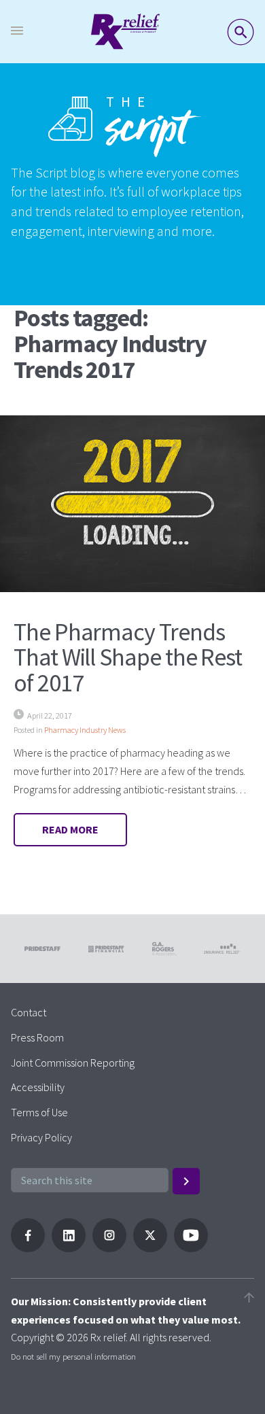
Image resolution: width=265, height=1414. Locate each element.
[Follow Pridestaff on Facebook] (28, 1248)
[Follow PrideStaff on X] (150, 1248)
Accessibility (38, 1087)
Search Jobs (240, 32)
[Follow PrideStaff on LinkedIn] (69, 1248)
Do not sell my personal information (73, 1356)
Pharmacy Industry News (85, 730)
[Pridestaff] (125, 32)
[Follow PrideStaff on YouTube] (191, 1248)
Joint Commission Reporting (73, 1062)
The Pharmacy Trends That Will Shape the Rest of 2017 (128, 658)
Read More (70, 829)
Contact (28, 1012)
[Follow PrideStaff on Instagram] (109, 1248)
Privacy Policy (41, 1137)
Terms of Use (39, 1112)
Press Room (37, 1037)
